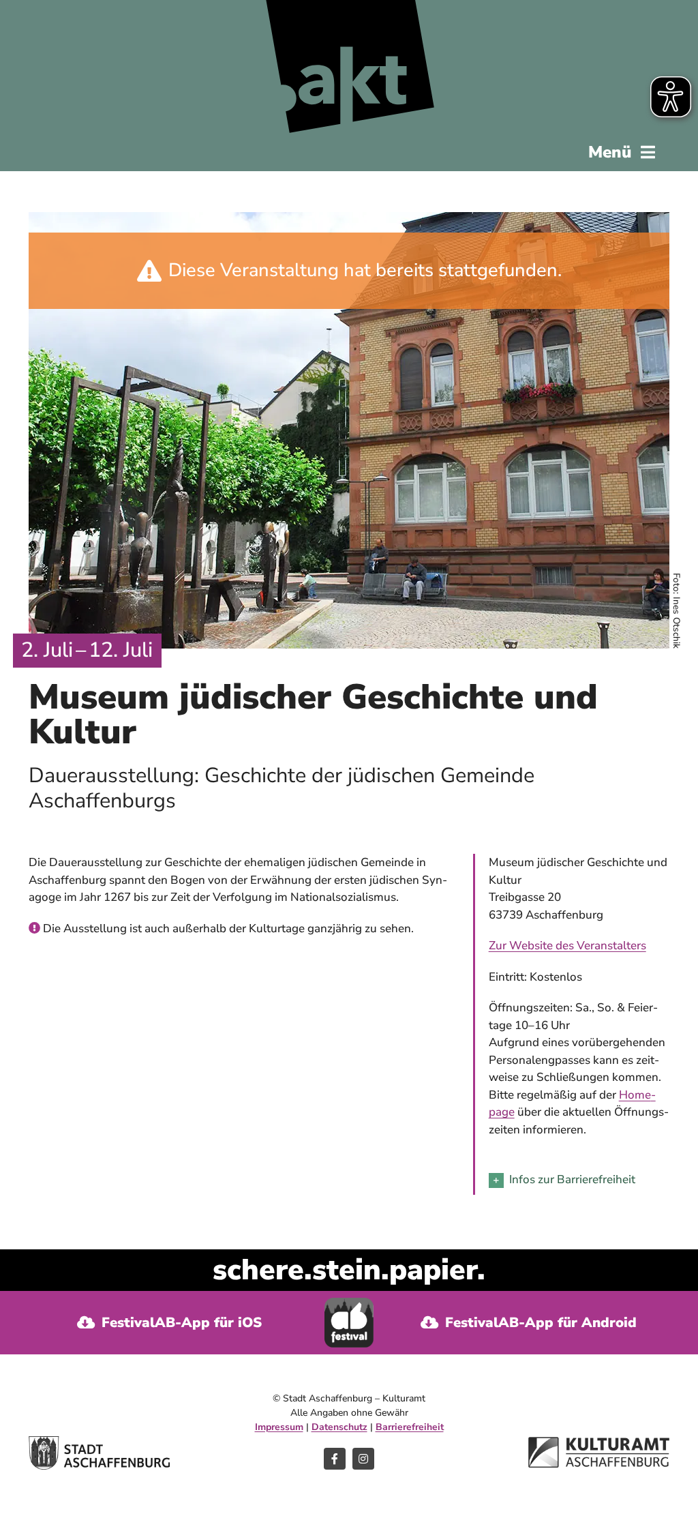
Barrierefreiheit (410, 1427)
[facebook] (335, 1459)
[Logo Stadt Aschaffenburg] (99, 1442)
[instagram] (363, 1459)
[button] (579, 1180)
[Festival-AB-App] (349, 1303)
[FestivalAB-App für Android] (528, 1322)
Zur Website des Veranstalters (567, 945)
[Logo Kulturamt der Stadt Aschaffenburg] (598, 1443)
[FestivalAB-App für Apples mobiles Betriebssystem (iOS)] (170, 1322)
